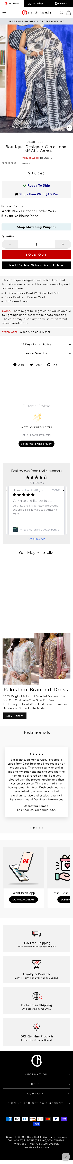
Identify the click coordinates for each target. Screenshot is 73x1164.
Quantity (8, 236)
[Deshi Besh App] (23, 867)
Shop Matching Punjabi (36, 227)
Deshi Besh (36, 142)
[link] (36, 529)
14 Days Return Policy (36, 344)
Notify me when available (36, 265)
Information (35, 1074)
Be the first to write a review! (36, 443)
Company (35, 1093)
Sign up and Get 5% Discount (35, 1103)
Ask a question (36, 353)
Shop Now (14, 715)
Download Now (23, 899)
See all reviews (36, 538)
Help (35, 1084)
